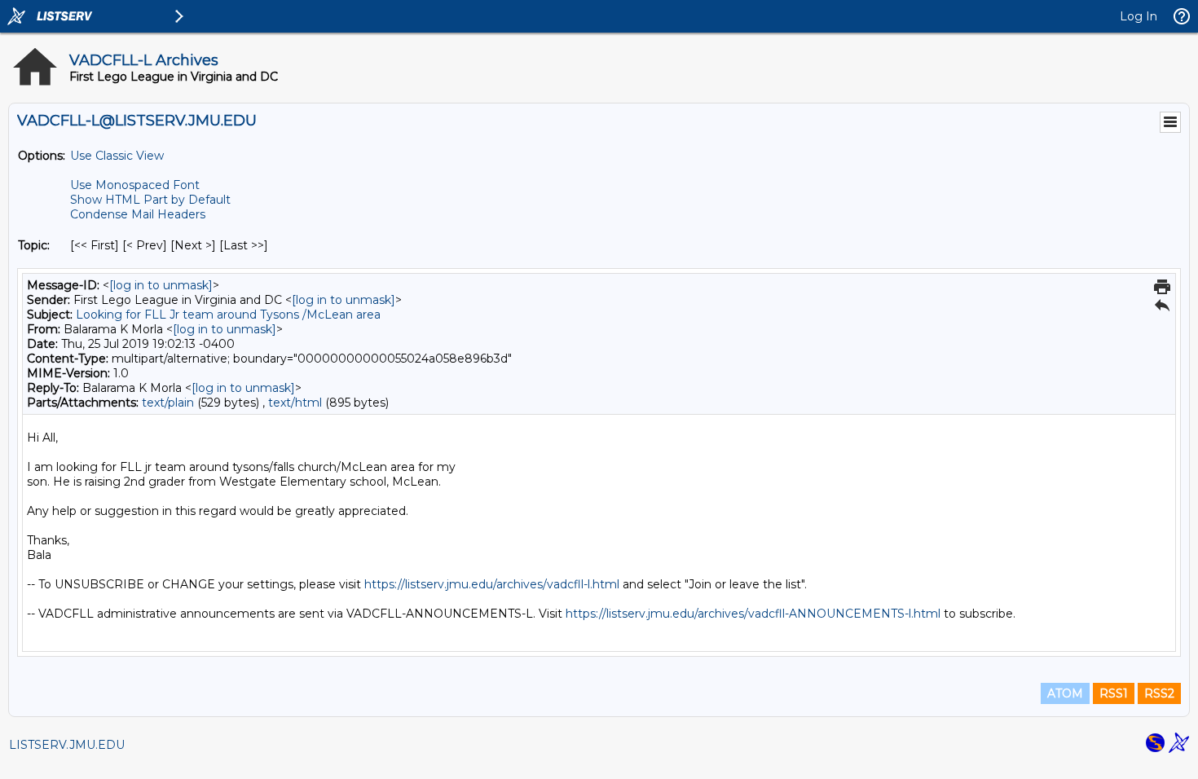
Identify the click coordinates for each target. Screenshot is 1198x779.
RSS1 (1113, 693)
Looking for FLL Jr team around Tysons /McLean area (228, 314)
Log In (1138, 16)
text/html (295, 402)
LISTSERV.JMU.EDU (67, 744)
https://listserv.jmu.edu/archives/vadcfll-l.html (491, 584)
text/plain (168, 402)
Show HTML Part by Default (150, 199)
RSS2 (1159, 693)
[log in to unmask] (161, 285)
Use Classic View (117, 155)
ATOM (1065, 693)
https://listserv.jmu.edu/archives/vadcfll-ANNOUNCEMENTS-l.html (753, 613)
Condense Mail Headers (137, 214)
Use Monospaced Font (135, 185)
